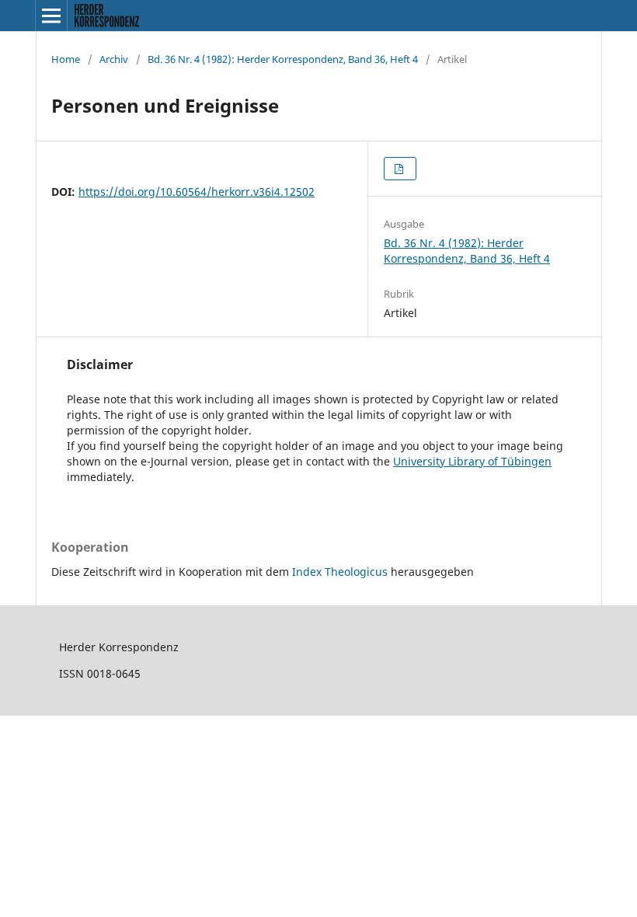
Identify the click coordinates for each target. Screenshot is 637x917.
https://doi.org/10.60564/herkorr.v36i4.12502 (196, 191)
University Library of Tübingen (472, 461)
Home (65, 59)
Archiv (113, 59)
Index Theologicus (341, 571)
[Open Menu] (51, 15)
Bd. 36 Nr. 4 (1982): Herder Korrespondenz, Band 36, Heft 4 (283, 59)
